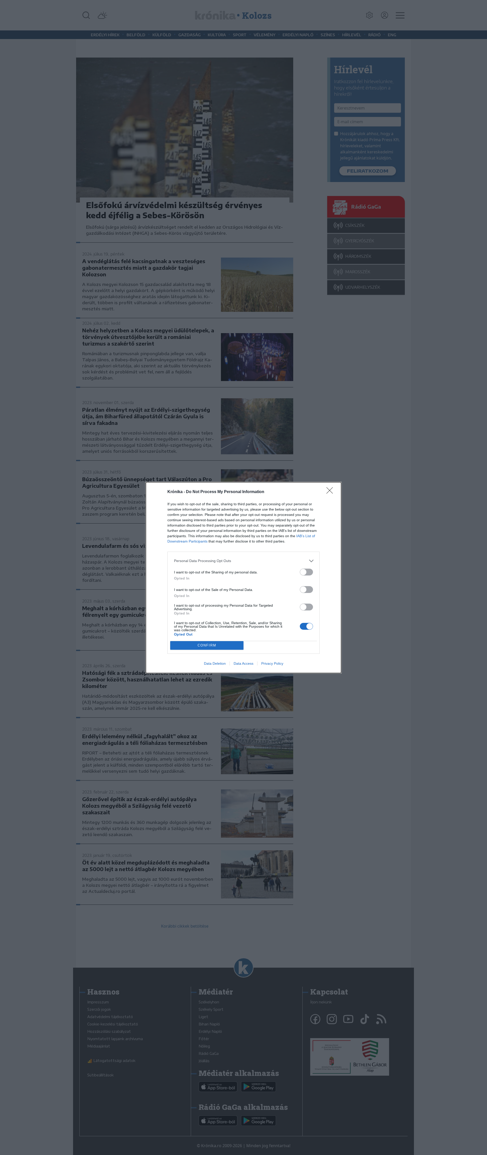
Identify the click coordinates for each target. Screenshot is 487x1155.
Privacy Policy (272, 663)
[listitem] (243, 561)
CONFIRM (207, 645)
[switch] (306, 572)
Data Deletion (215, 663)
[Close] (331, 492)
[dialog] (243, 577)
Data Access (243, 663)
